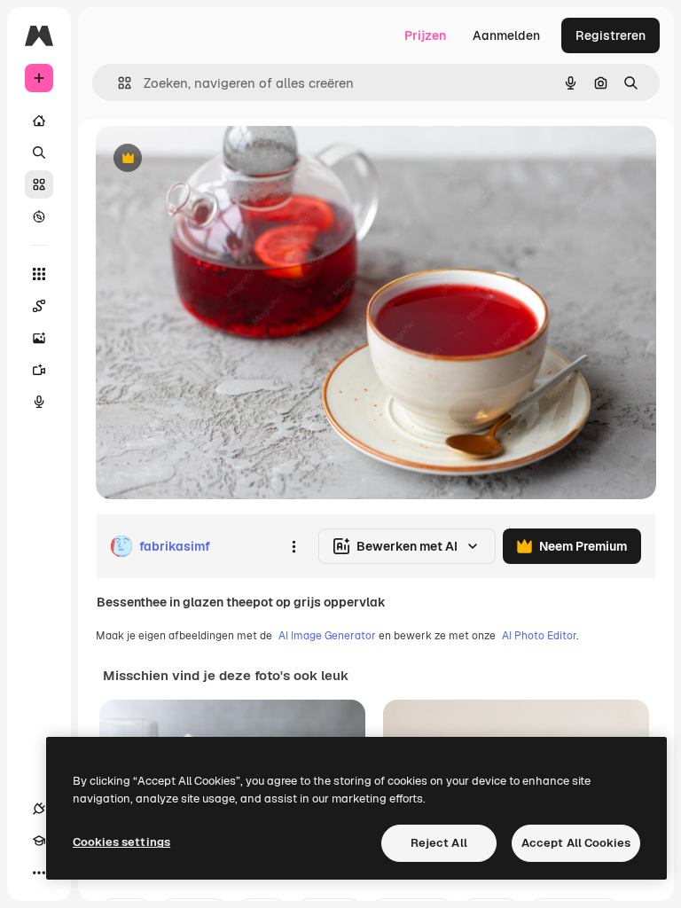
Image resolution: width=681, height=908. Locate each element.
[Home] (39, 120)
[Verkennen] (39, 216)
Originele (212, 159)
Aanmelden (506, 35)
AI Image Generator (327, 636)
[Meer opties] (293, 546)
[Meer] (39, 872)
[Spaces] (39, 306)
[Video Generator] (39, 370)
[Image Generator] (39, 338)
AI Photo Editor (539, 636)
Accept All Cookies (575, 842)
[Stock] (39, 184)
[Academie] (39, 840)
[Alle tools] (39, 274)
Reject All (439, 842)
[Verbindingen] (39, 808)
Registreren (610, 35)
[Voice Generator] (39, 401)
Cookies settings (121, 841)
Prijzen (425, 35)
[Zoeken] (39, 152)
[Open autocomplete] (117, 83)
